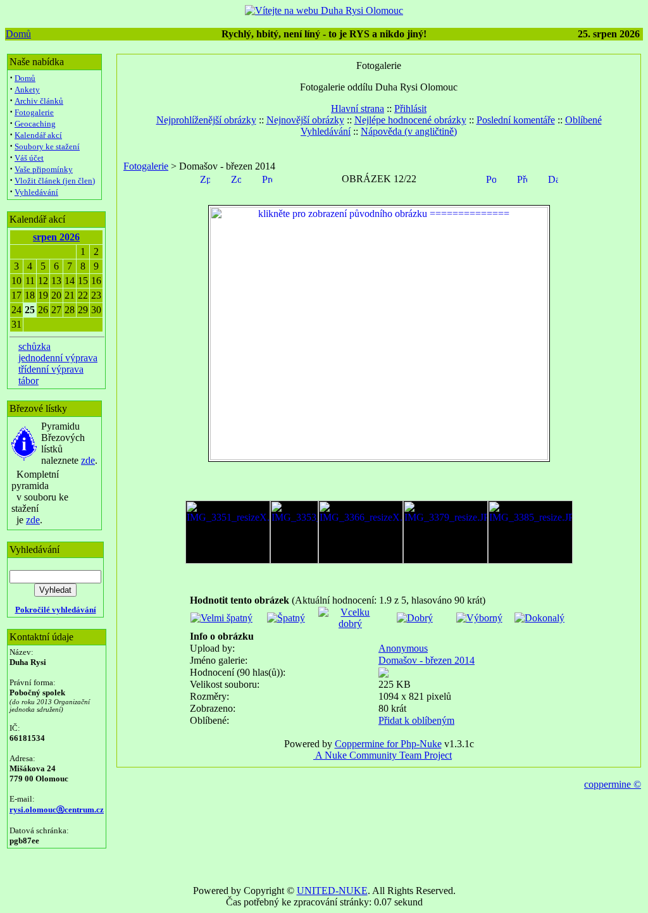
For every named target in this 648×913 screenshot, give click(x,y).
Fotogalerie (34, 112)
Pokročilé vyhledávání (55, 609)
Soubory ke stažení (47, 146)
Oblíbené (583, 120)
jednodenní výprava (57, 357)
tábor (28, 380)
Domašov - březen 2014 (426, 660)
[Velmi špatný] (221, 617)
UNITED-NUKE (332, 890)
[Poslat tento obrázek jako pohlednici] (491, 178)
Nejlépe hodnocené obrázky (410, 120)
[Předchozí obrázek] (522, 178)
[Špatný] (286, 617)
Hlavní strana (357, 108)
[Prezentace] (267, 178)
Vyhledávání (36, 192)
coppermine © (612, 784)
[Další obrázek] (553, 178)
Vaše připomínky (44, 169)
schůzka (34, 346)
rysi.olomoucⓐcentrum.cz (56, 809)
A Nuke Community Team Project (382, 755)
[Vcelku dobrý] (350, 623)
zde (88, 460)
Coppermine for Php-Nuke (388, 743)
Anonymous (403, 648)
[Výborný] (479, 617)
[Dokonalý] (539, 617)
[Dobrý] (415, 617)
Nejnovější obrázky (305, 120)
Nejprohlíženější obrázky (206, 120)
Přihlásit (410, 108)
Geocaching (35, 123)
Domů (18, 33)
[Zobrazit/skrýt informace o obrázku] (236, 178)
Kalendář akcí (38, 135)
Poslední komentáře (516, 120)
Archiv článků (39, 101)
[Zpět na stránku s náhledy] (205, 178)
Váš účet (29, 158)
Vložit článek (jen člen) (55, 180)
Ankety (27, 89)
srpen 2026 (56, 237)
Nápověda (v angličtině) (409, 131)
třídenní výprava (51, 369)
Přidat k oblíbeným (416, 720)
